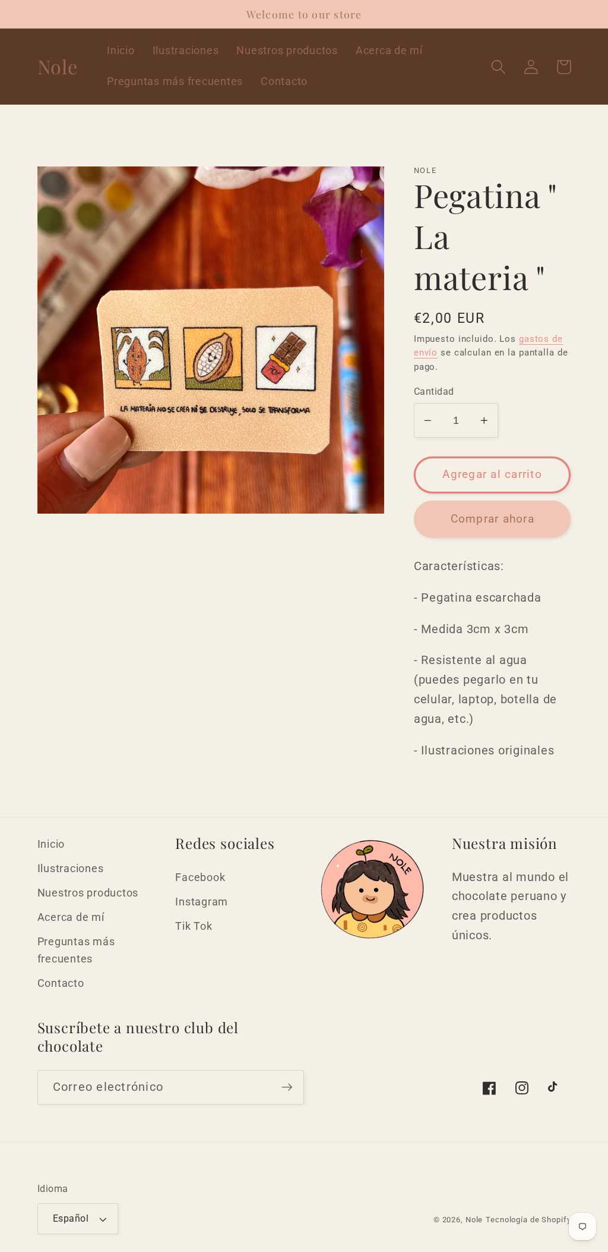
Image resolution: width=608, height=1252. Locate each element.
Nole (474, 1219)
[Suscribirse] (287, 1087)
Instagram (201, 902)
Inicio (51, 844)
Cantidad (434, 391)
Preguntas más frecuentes (76, 950)
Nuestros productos (88, 893)
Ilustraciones (70, 868)
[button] (498, 67)
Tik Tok (193, 926)
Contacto (60, 983)
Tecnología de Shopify (528, 1219)
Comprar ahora (492, 519)
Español (71, 1218)
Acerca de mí (70, 917)
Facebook (200, 877)
